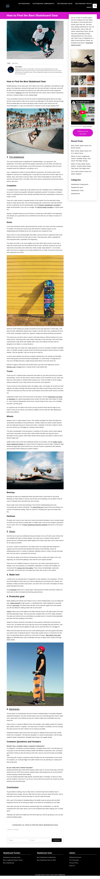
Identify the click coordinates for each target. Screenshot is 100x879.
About (9, 63)
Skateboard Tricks (77, 190)
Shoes (12, 531)
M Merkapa (13, 590)
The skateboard (16, 157)
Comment (56, 840)
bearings (18, 93)
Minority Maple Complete (45, 207)
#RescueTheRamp (87, 126)
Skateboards (75, 193)
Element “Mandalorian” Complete (49, 205)
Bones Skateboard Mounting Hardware (35, 525)
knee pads (16, 605)
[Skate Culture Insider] (8, 6)
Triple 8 (9, 611)
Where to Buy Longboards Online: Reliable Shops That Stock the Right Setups (81, 159)
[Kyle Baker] (11, 70)
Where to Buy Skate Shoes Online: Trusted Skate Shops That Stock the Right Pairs (81, 166)
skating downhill (15, 603)
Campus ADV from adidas (25, 568)
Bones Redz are (38, 507)
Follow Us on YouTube (83, 132)
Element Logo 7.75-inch (14, 367)
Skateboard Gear (77, 187)
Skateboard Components (79, 184)
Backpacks (14, 709)
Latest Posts (15, 63)
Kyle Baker (18, 67)
